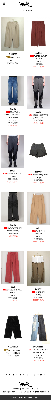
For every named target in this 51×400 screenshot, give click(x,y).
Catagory (22, 397)
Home (16, 388)
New (14, 397)
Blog (35, 388)
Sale (36, 397)
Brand (30, 397)
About (25, 388)
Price (25, 10)
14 (41, 375)
